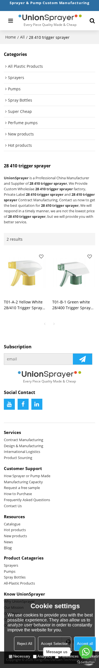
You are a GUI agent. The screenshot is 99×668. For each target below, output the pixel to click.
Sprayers (11, 565)
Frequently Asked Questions (27, 499)
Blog (8, 547)
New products (15, 535)
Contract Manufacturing (23, 439)
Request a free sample (22, 487)
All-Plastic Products (19, 583)
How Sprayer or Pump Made (27, 475)
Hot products (15, 529)
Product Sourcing (18, 457)
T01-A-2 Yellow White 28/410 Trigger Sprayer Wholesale (25, 305)
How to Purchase (18, 493)
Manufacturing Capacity (23, 481)
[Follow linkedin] (36, 404)
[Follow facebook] (23, 404)
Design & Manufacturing (23, 445)
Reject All (24, 644)
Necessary (21, 656)
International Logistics (22, 451)
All (22, 37)
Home (10, 37)
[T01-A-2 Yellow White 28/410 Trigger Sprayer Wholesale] (25, 272)
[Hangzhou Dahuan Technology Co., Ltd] (50, 18)
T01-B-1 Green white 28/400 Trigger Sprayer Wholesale (73, 305)
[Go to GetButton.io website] (86, 662)
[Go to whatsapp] (86, 652)
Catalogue (12, 524)
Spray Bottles (15, 577)
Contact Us (13, 505)
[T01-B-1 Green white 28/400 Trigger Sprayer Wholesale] (73, 272)
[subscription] (82, 359)
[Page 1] (45, 324)
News (8, 541)
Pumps (9, 571)
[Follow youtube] (9, 404)
